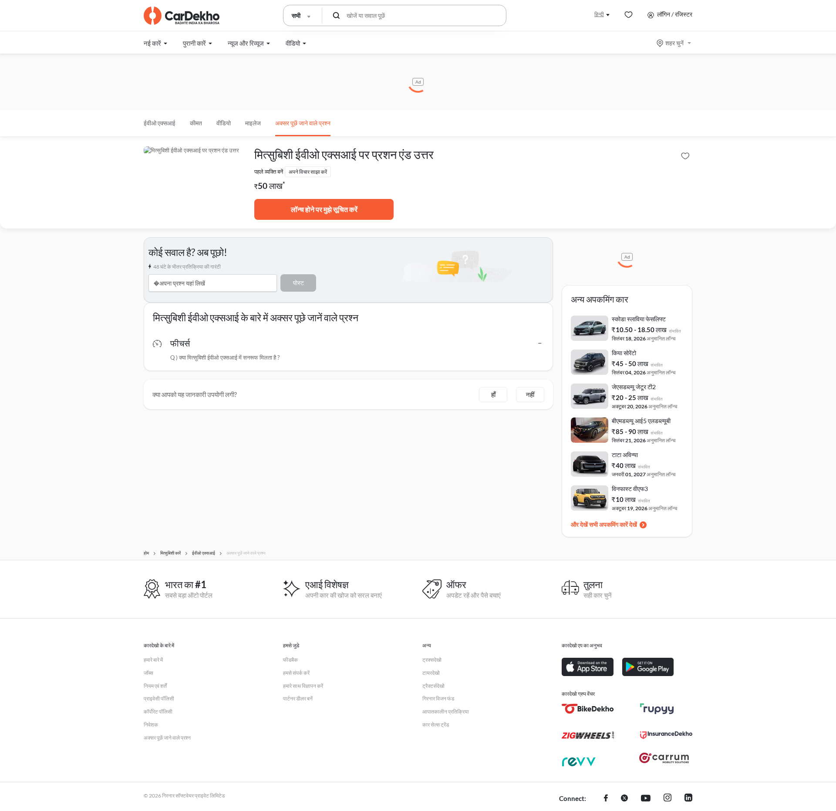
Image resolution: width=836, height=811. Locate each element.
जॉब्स (148, 673)
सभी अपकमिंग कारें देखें (613, 524)
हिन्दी (599, 14)
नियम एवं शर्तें (155, 686)
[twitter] (624, 798)
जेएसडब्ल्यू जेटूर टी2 (634, 386)
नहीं (530, 394)
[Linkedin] (688, 798)
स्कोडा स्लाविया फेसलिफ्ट (639, 319)
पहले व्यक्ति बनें (268, 171)
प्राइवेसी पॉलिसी (159, 698)
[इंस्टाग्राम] (667, 798)
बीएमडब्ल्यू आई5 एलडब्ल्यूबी (641, 420)
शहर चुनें (674, 43)
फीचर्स (180, 343)
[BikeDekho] (588, 709)
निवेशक (151, 724)
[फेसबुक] (606, 798)
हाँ (493, 394)
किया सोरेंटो (624, 353)
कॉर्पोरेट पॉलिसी (158, 711)
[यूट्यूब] (646, 798)
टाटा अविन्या (625, 454)
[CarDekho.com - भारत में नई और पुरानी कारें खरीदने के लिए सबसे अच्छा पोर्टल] (181, 16)
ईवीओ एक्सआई (159, 123)
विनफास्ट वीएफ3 (630, 488)
